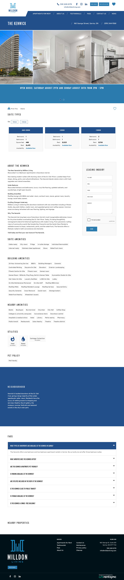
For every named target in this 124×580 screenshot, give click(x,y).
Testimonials (75, 14)
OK (99, 377)
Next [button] (120, 56)
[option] (62, 57)
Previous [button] (4, 56)
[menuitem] (42, 13)
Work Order (94, 4)
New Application (104, 4)
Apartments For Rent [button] (42, 14)
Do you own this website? (78, 377)
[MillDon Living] (13, 8)
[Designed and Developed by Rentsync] (107, 576)
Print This (14, 109)
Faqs (89, 14)
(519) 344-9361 (110, 23)
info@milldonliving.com (72, 7)
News (114, 14)
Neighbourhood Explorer (116, 368)
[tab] (60, 99)
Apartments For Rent (64, 543)
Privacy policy (81, 548)
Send (91, 229)
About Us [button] (60, 14)
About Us (60, 550)
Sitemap (79, 550)
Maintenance (12, 567)
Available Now (30, 148)
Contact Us (101, 14)
